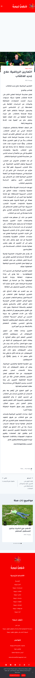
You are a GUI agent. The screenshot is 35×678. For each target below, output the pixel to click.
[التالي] (5, 523)
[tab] (21, 543)
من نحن (17, 625)
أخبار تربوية (17, 584)
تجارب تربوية (17, 595)
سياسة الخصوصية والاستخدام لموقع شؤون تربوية (17, 629)
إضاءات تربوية (17, 605)
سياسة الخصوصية (14, 675)
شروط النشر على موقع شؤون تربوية (17, 632)
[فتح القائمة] (1, 6)
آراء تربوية (17, 612)
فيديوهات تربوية (17, 608)
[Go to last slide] (30, 523)
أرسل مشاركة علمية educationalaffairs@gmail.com (17, 655)
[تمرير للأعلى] (30, 556)
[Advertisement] (17, 30)
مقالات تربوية (17, 591)
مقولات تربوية (17, 601)
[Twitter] (24, 665)
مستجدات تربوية (17, 588)
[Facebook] (29, 665)
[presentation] (17, 515)
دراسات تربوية (28, 68)
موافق (23, 675)
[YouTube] (10, 665)
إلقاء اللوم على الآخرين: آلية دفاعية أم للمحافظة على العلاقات (26, 483)
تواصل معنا (17, 649)
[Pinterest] (6, 665)
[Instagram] (19, 665)
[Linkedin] (15, 665)
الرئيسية (17, 581)
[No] (33, 672)
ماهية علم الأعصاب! (8, 480)
